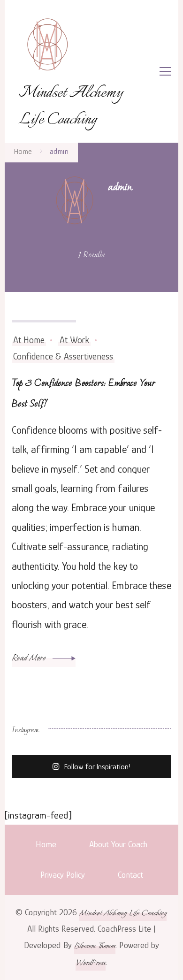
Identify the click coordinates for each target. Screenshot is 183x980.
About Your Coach (118, 844)
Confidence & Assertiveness (63, 356)
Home (46, 844)
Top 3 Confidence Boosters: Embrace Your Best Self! (83, 392)
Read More (30, 657)
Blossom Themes (94, 945)
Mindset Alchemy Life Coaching (71, 106)
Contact (130, 875)
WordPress (91, 962)
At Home (29, 340)
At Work (75, 340)
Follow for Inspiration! (97, 767)
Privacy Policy (62, 875)
